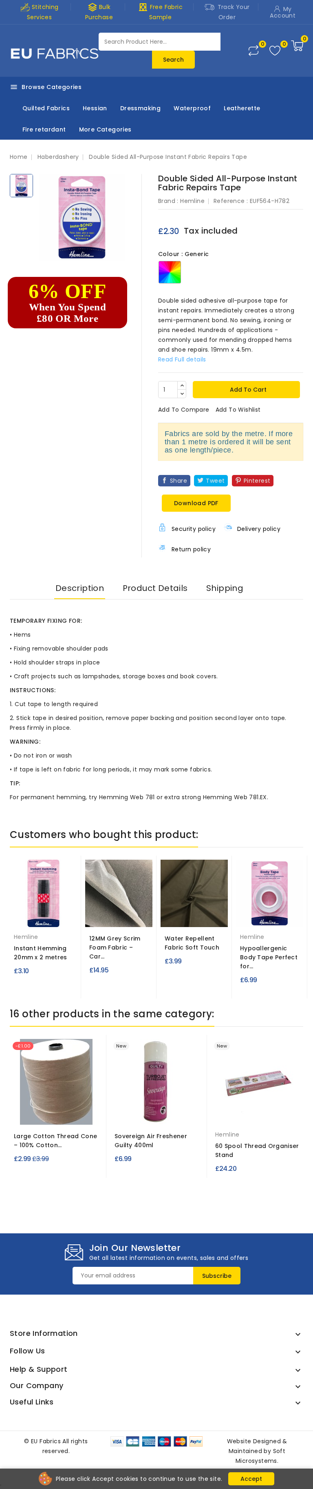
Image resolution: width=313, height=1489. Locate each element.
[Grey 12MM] (119, 915)
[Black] (43, 918)
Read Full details (182, 359)
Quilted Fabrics (46, 108)
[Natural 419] (56, 1112)
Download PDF (196, 503)
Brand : (168, 201)
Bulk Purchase (99, 11)
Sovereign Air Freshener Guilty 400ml (151, 1140)
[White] (270, 918)
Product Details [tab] (155, 588)
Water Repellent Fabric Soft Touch (192, 943)
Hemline (192, 201)
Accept (251, 1479)
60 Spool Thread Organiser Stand (257, 1150)
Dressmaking (140, 108)
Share (178, 481)
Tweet (215, 481)
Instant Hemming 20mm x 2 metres (40, 952)
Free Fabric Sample (160, 11)
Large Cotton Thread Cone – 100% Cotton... (55, 1140)
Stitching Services (43, 12)
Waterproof (192, 108)
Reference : (231, 201)
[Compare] (253, 50)
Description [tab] (79, 588)
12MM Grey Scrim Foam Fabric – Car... (115, 947)
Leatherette (242, 108)
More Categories (105, 129)
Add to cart (247, 390)
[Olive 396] (194, 915)
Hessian (95, 108)
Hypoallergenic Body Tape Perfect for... (269, 957)
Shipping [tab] (224, 588)
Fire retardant (44, 129)
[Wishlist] (274, 50)
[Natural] (257, 1116)
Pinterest (257, 481)
